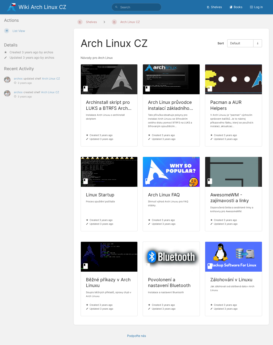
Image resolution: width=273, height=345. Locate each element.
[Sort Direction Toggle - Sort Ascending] (257, 43)
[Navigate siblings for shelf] (104, 22)
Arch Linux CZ (51, 78)
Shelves (216, 7)
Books (238, 7)
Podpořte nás (136, 336)
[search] (136, 7)
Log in (258, 7)
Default (235, 43)
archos (48, 52)
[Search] (116, 7)
